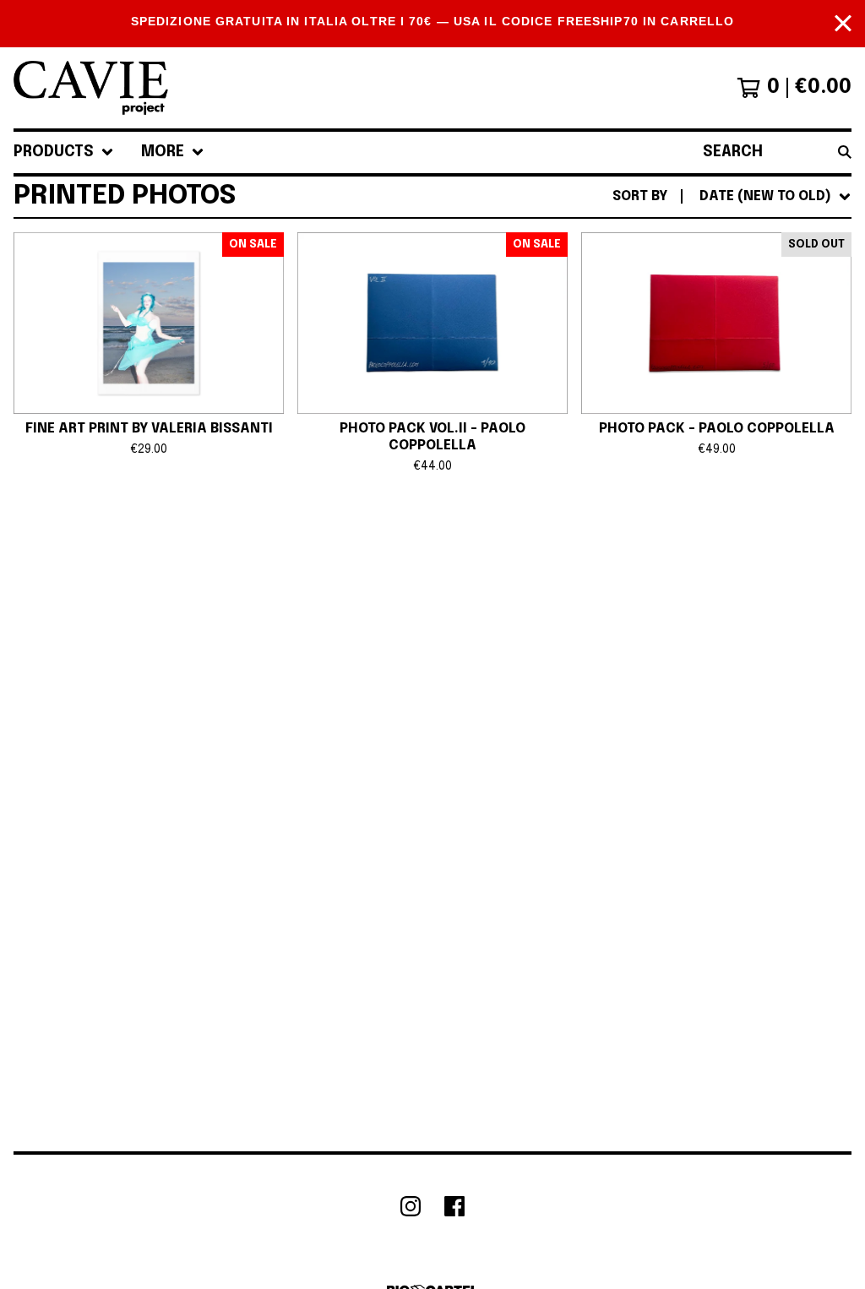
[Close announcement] (843, 23)
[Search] (844, 152)
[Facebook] (454, 1206)
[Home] (91, 88)
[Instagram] (410, 1206)
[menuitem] (64, 152)
